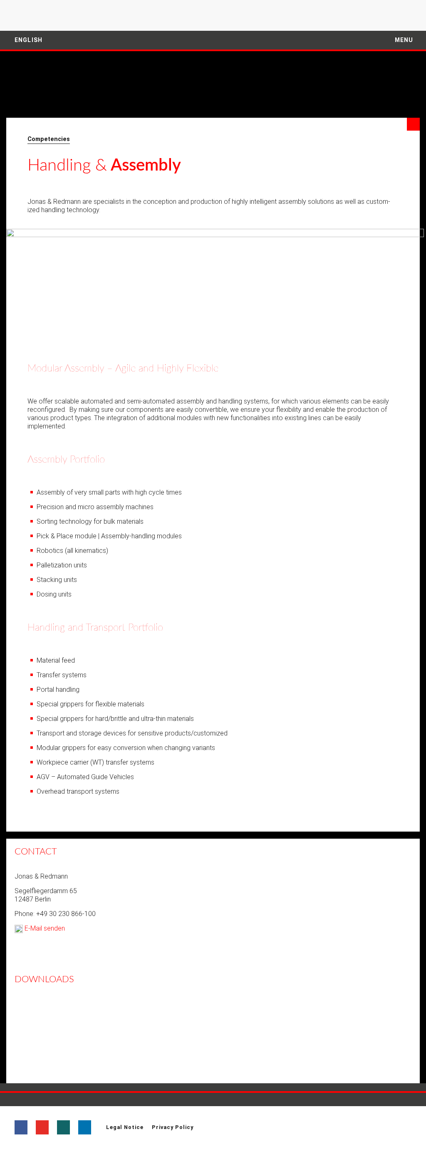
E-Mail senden (44, 928)
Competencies (48, 139)
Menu (403, 40)
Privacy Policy (172, 1127)
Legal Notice (125, 1127)
